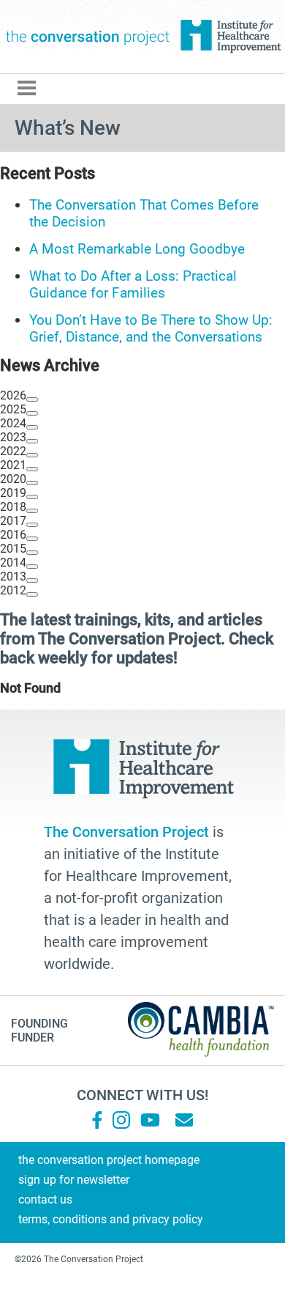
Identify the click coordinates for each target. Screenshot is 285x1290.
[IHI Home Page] (230, 37)
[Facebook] (97, 1119)
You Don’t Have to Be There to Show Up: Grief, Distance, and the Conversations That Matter (151, 337)
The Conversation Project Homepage (109, 1160)
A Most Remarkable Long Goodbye (137, 248)
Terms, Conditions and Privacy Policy (110, 1219)
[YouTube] (149, 1120)
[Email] (184, 1120)
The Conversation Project (87, 36)
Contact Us (45, 1199)
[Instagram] (121, 1120)
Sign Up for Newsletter (73, 1180)
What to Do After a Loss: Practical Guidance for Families (133, 284)
